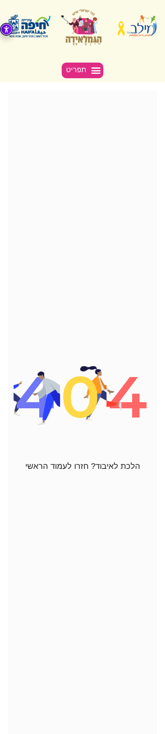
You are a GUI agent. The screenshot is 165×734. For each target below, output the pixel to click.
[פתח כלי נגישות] (6, 29)
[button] (83, 71)
